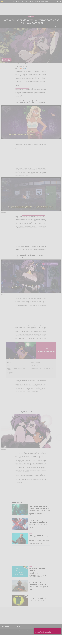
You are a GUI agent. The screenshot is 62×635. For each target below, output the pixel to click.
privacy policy (48, 631)
